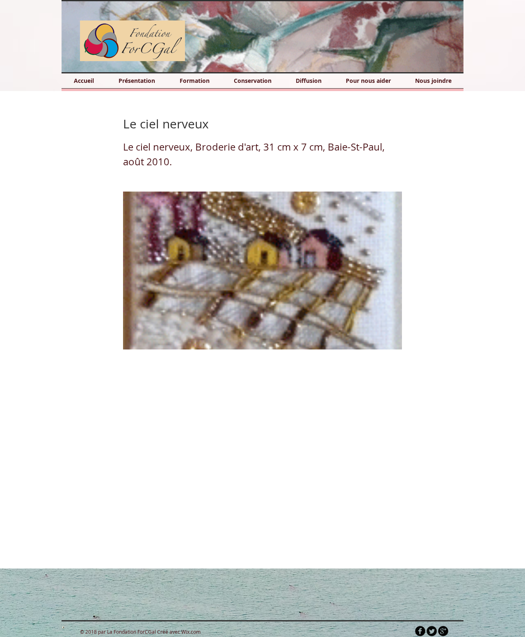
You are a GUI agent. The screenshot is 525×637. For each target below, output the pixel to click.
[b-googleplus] (443, 631)
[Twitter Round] (432, 631)
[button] (265, 36)
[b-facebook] (420, 631)
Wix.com (191, 631)
